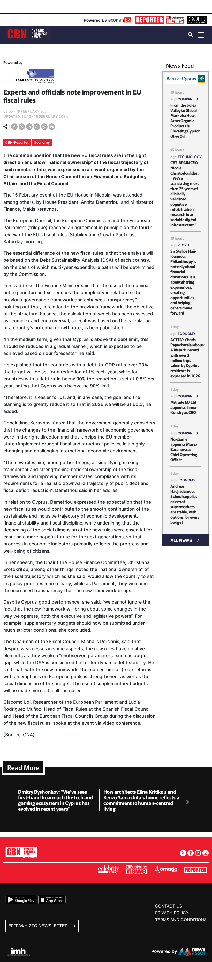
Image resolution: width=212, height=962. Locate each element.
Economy (42, 142)
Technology (190, 157)
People (184, 245)
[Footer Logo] (21, 852)
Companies (188, 99)
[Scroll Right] (187, 802)
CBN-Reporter (17, 142)
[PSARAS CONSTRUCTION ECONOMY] (34, 77)
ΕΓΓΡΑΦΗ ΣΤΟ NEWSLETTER (38, 925)
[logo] (28, 34)
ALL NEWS (181, 540)
